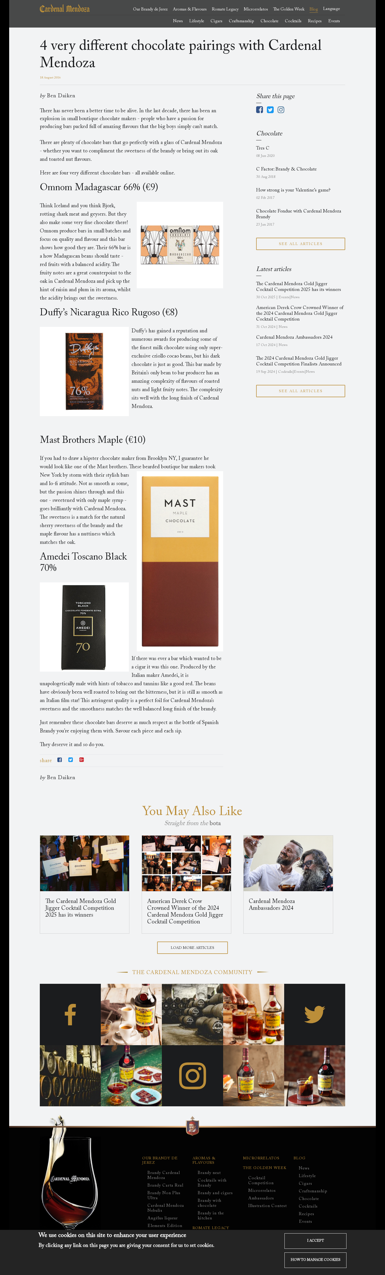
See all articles (301, 244)
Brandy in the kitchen (211, 1215)
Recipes (306, 1214)
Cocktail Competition (261, 1180)
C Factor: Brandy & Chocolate (286, 169)
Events (305, 1222)
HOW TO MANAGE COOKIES (315, 1260)
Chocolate (309, 1199)
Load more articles (192, 948)
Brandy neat (209, 1173)
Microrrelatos (261, 1158)
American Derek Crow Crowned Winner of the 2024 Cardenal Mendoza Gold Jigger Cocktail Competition (299, 314)
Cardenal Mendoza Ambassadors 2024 (294, 337)
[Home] (65, 11)
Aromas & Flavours (204, 1161)
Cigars (305, 1184)
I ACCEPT (315, 1241)
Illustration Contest (267, 1206)
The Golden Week (265, 1168)
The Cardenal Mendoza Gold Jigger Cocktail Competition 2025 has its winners (80, 908)
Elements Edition (164, 1226)
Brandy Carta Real (165, 1185)
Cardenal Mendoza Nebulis (165, 1208)
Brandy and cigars (215, 1193)
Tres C (263, 148)
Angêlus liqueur (162, 1218)
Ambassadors (261, 1198)
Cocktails (308, 1206)
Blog (300, 1158)
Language (331, 9)
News (304, 1168)
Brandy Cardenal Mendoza (163, 1175)
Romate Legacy (225, 9)
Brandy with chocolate (209, 1203)
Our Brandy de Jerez (160, 1161)
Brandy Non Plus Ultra (163, 1195)
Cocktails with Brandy (212, 1183)
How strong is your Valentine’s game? (293, 190)
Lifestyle (307, 1176)
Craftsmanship (313, 1191)
